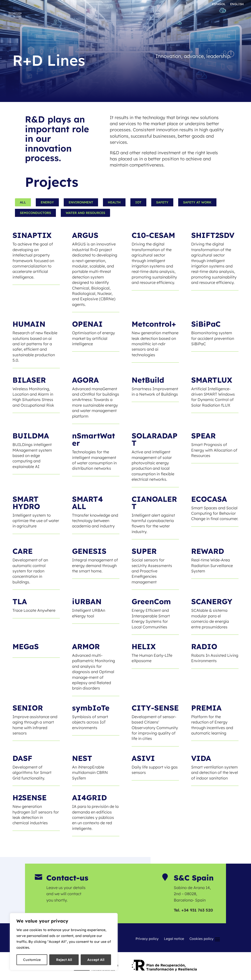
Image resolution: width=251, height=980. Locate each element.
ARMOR (86, 646)
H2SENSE (30, 797)
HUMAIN (29, 324)
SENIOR (28, 708)
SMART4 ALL (87, 502)
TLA (20, 601)
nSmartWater (93, 439)
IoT (138, 202)
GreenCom (151, 601)
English (237, 4)
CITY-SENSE (155, 708)
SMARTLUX (211, 380)
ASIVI (143, 758)
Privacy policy (147, 939)
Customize (32, 960)
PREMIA (206, 708)
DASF (22, 758)
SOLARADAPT (154, 439)
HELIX (144, 646)
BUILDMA (31, 435)
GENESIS (89, 551)
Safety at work (197, 202)
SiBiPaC (206, 324)
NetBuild (148, 380)
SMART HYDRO (26, 502)
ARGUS (85, 235)
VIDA (201, 758)
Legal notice (174, 939)
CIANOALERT (154, 502)
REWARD (207, 551)
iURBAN (86, 601)
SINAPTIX (32, 235)
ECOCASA (209, 499)
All (23, 202)
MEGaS (26, 646)
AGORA (85, 380)
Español (219, 4)
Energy (47, 202)
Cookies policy (201, 939)
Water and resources (85, 213)
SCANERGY (211, 601)
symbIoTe (91, 708)
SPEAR (203, 435)
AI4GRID (89, 797)
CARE (23, 551)
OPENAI (87, 324)
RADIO (204, 646)
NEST (82, 758)
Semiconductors (35, 213)
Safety (162, 202)
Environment (81, 202)
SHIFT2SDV (212, 235)
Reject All (64, 960)
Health (114, 202)
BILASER (29, 380)
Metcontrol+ (154, 324)
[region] (64, 941)
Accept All (95, 960)
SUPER (144, 551)
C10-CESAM (153, 235)
